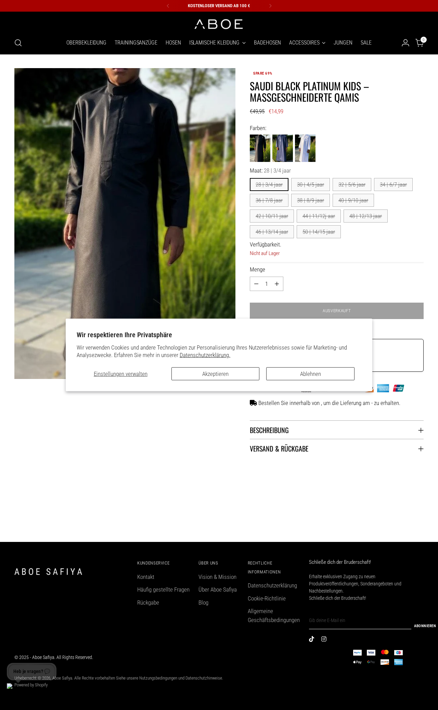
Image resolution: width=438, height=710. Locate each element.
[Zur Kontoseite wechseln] (405, 43)
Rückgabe (148, 602)
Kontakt (145, 576)
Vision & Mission (217, 576)
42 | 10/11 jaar (272, 216)
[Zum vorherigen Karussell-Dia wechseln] (402, 518)
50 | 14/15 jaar (318, 231)
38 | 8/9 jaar (310, 200)
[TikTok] (313, 640)
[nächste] (270, 6)
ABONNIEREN (425, 626)
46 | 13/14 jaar (272, 231)
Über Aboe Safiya (217, 589)
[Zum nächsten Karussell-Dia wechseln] (418, 518)
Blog (203, 602)
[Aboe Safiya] (219, 23)
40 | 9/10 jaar (353, 200)
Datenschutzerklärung (272, 585)
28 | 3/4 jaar (269, 184)
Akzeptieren (215, 373)
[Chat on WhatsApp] (15, 691)
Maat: (270, 170)
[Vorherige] (168, 6)
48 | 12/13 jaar (365, 216)
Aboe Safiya (62, 678)
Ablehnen (310, 373)
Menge (257, 269)
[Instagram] (325, 640)
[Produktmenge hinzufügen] (277, 284)
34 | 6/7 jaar (393, 184)
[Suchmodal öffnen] (18, 43)
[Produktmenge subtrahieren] (256, 284)
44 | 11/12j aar (318, 216)
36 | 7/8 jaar (269, 200)
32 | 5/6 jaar (351, 184)
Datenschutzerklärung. (205, 355)
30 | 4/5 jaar (310, 184)
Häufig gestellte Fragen (163, 589)
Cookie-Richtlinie (267, 598)
